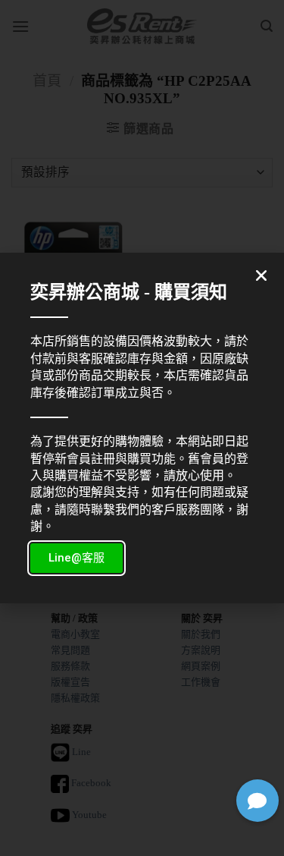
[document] (142, 428)
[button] (257, 800)
